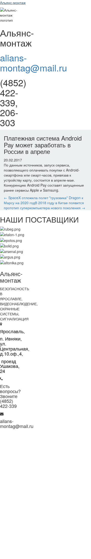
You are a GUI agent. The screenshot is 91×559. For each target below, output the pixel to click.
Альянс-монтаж (13, 2)
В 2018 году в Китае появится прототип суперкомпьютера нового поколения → (44, 205)
